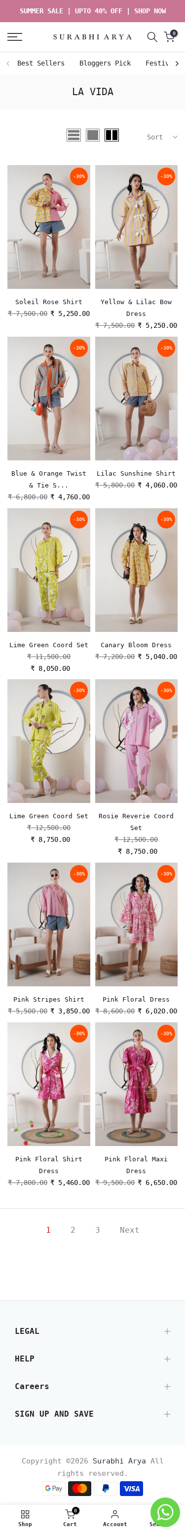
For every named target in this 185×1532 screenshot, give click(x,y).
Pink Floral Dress (136, 999)
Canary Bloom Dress (136, 645)
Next (130, 1230)
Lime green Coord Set (48, 645)
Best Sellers (41, 63)
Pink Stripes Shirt (48, 999)
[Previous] (8, 63)
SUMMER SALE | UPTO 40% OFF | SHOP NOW (93, 11)
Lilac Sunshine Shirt (136, 473)
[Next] (176, 63)
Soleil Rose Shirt (48, 302)
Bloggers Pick (105, 63)
